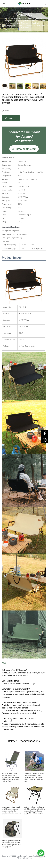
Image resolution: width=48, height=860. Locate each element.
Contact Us (10, 118)
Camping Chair (22, 20)
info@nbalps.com (25, 149)
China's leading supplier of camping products (23, 18)
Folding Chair (8, 20)
